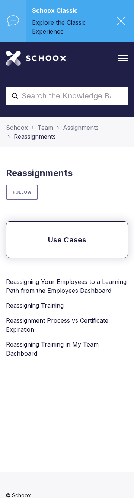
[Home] (36, 58)
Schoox (17, 127)
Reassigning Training (35, 305)
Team (45, 127)
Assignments (81, 127)
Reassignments (35, 136)
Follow (22, 192)
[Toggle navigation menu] (123, 58)
